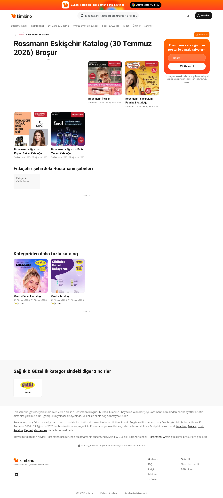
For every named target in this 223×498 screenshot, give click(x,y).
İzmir (201, 426)
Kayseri (28, 430)
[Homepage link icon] (79, 445)
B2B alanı (186, 469)
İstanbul (181, 426)
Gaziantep (40, 430)
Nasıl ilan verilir (190, 464)
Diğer (126, 25)
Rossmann (155, 437)
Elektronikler (37, 25)
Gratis (166, 437)
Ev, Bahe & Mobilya (58, 25)
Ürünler (137, 25)
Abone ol (203, 34)
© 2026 (84, 493)
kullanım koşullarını (191, 76)
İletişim (151, 469)
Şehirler (148, 25)
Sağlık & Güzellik (110, 25)
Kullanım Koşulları (108, 493)
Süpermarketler (19, 25)
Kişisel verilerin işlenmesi (135, 493)
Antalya (18, 430)
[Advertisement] (49, 84)
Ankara (192, 426)
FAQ (149, 464)
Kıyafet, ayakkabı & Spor (85, 25)
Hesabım (205, 15)
